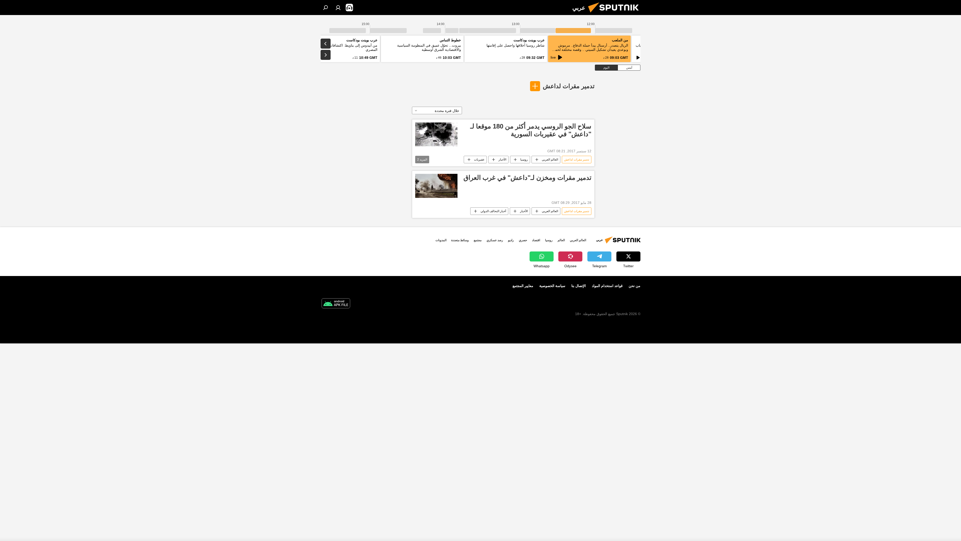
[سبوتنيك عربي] (615, 14)
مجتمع (478, 240)
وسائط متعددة (460, 240)
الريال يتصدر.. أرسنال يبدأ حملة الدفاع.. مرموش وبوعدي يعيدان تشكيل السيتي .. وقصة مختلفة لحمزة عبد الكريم (590, 49)
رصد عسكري (495, 240)
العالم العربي (550, 159)
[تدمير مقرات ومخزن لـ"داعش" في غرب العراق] (436, 186)
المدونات (440, 240)
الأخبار (502, 159)
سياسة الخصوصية (552, 286)
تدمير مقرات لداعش (569, 86)
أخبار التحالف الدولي (493, 211)
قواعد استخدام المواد (607, 286)
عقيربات (479, 159)
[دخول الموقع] (338, 8)
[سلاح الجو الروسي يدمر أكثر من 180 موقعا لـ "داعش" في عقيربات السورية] (436, 134)
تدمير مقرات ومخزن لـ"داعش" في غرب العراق (527, 177)
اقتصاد (536, 240)
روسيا (524, 159)
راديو (511, 240)
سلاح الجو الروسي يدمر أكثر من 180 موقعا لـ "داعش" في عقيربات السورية (530, 130)
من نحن (634, 286)
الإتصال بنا (578, 286)
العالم (561, 240)
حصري (523, 240)
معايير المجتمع (523, 286)
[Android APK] (336, 304)
